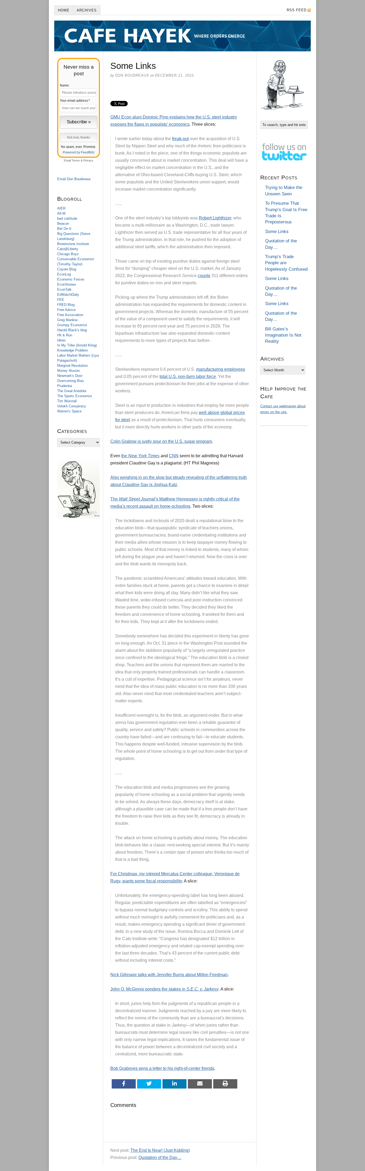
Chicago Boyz (68, 254)
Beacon (63, 224)
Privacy (88, 160)
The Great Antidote (71, 391)
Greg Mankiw (67, 320)
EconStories (66, 284)
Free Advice (66, 310)
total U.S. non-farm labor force (188, 376)
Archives (87, 10)
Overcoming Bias (70, 381)
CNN (173, 456)
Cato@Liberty (67, 249)
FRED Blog (66, 305)
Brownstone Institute (73, 244)
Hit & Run (64, 335)
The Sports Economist (74, 396)
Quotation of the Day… (159, 1157)
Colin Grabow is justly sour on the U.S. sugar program (161, 441)
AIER (61, 208)
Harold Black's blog (72, 330)
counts (204, 275)
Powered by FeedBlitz (79, 152)
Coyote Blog (66, 269)
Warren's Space (69, 411)
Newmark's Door (69, 376)
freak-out (180, 138)
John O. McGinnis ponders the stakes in (164, 989)
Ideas (61, 340)
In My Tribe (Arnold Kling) (77, 345)
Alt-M (61, 213)
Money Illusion (68, 371)
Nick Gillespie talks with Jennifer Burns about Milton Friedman (169, 974)
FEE (60, 300)
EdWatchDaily (68, 295)
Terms (76, 160)
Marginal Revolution (72, 366)
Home (63, 10)
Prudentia (64, 386)
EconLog (64, 274)
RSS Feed (296, 10)
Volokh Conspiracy (71, 406)
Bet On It (64, 229)
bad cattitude (67, 218)
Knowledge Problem (72, 350)
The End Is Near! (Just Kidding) (160, 1150)
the (140, 456)
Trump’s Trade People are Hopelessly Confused (286, 263)
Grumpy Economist (72, 325)
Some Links (277, 231)
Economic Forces (70, 279)
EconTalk (64, 289)
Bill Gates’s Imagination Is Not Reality (283, 335)
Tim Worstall (67, 401)
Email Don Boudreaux (74, 179)
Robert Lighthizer (215, 218)
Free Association (70, 315)
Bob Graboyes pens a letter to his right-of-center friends (162, 1068)
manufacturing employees (220, 369)
